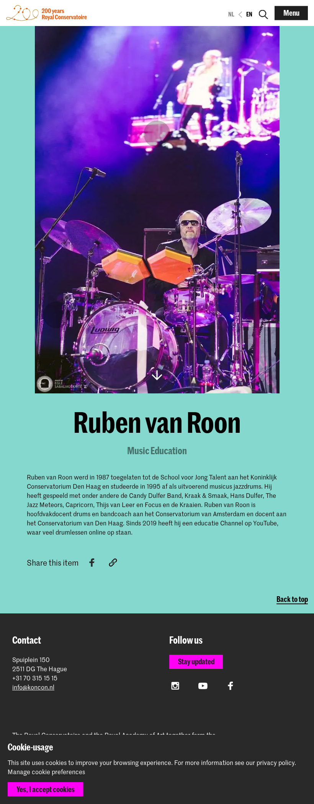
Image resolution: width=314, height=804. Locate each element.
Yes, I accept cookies (45, 789)
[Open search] (263, 13)
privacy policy (275, 762)
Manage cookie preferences (46, 772)
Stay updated (196, 661)
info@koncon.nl (33, 687)
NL (231, 14)
